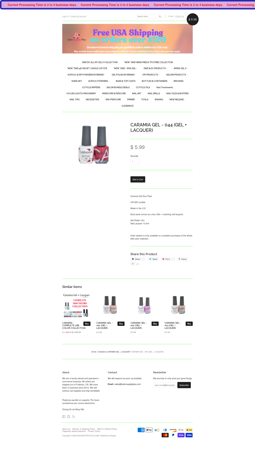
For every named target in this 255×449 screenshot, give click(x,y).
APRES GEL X (180, 68)
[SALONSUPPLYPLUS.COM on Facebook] (64, 416)
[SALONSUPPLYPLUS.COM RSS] (73, 416)
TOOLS (144, 99)
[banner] (127, 38)
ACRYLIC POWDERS (98, 81)
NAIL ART (136, 93)
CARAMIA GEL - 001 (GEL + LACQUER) (104, 325)
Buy (87, 323)
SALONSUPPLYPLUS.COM (88, 435)
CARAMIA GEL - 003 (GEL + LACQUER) (173, 325)
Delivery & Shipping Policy (83, 429)
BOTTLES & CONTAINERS (154, 81)
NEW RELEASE (177, 99)
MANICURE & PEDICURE (114, 93)
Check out (179, 16)
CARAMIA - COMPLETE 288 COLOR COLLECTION (73, 325)
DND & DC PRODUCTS (155, 68)
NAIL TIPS (75, 99)
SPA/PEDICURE (113, 99)
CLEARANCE (127, 106)
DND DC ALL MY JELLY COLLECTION (100, 62)
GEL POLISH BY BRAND (123, 75)
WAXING (159, 99)
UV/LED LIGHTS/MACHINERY (81, 93)
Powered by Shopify (108, 435)
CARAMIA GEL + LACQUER (118, 351)
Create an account (78, 16)
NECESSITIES (92, 99)
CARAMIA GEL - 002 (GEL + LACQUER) (138, 325)
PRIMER (131, 99)
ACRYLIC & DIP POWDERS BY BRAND (86, 75)
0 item (171, 16)
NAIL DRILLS (154, 93)
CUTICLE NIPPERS (91, 87)
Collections (102, 351)
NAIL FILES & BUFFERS (177, 93)
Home (93, 351)
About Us (66, 429)
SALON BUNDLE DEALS (118, 87)
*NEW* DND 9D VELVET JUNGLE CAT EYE (87, 68)
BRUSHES (178, 81)
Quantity (134, 156)
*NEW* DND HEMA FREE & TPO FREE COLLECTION (148, 62)
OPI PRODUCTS (150, 75)
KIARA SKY (77, 81)
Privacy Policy (94, 431)
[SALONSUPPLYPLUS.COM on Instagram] (68, 416)
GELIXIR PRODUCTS (176, 75)
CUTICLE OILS (143, 87)
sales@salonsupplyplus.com (128, 384)
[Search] (160, 16)
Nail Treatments (164, 87)
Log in (64, 16)
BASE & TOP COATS (125, 81)
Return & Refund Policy (107, 429)
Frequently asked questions (74, 431)
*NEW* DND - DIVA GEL (124, 68)
